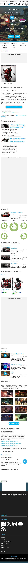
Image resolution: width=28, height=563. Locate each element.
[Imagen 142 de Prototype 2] (7, 417)
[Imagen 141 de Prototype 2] (21, 417)
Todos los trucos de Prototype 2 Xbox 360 (11, 443)
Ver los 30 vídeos (5, 352)
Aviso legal (3, 545)
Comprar (22, 20)
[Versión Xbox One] (12, 25)
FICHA (4, 43)
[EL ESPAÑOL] (26, 4)
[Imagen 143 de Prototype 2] (21, 409)
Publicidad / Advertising (6, 541)
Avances (4, 45)
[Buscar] (23, 4)
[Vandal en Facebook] (3, 523)
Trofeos (17, 36)
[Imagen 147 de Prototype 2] (21, 393)
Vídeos (5, 47)
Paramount (25, 1)
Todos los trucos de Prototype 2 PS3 (9, 441)
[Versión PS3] (12, 18)
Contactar (3, 539)
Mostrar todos (14, 423)
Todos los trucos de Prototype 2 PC (9, 445)
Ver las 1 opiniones (6, 455)
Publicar (5, 481)
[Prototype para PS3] (17, 283)
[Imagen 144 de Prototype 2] (7, 409)
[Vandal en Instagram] (14, 523)
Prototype (14, 291)
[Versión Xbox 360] (15, 17)
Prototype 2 (14, 9)
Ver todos (3, 274)
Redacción (3, 537)
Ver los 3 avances (5, 246)
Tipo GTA (21, 12)
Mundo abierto (14, 12)
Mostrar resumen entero (14, 107)
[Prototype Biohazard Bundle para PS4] (6, 282)
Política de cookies (5, 547)
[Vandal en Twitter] (9, 523)
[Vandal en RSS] (3, 528)
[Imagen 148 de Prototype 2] (7, 393)
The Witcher (20, 1)
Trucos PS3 (11, 36)
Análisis (14, 45)
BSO (14, 47)
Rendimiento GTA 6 (13, 1)
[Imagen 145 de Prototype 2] (21, 401)
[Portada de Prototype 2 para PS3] (8, 73)
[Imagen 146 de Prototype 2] (7, 401)
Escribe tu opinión (21, 115)
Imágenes (23, 45)
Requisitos (14, 43)
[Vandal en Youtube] (20, 523)
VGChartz (3, 551)
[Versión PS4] (15, 25)
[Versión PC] (14, 21)
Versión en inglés (14, 556)
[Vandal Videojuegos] (14, 4)
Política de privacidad (5, 543)
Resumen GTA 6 (5, 1)
